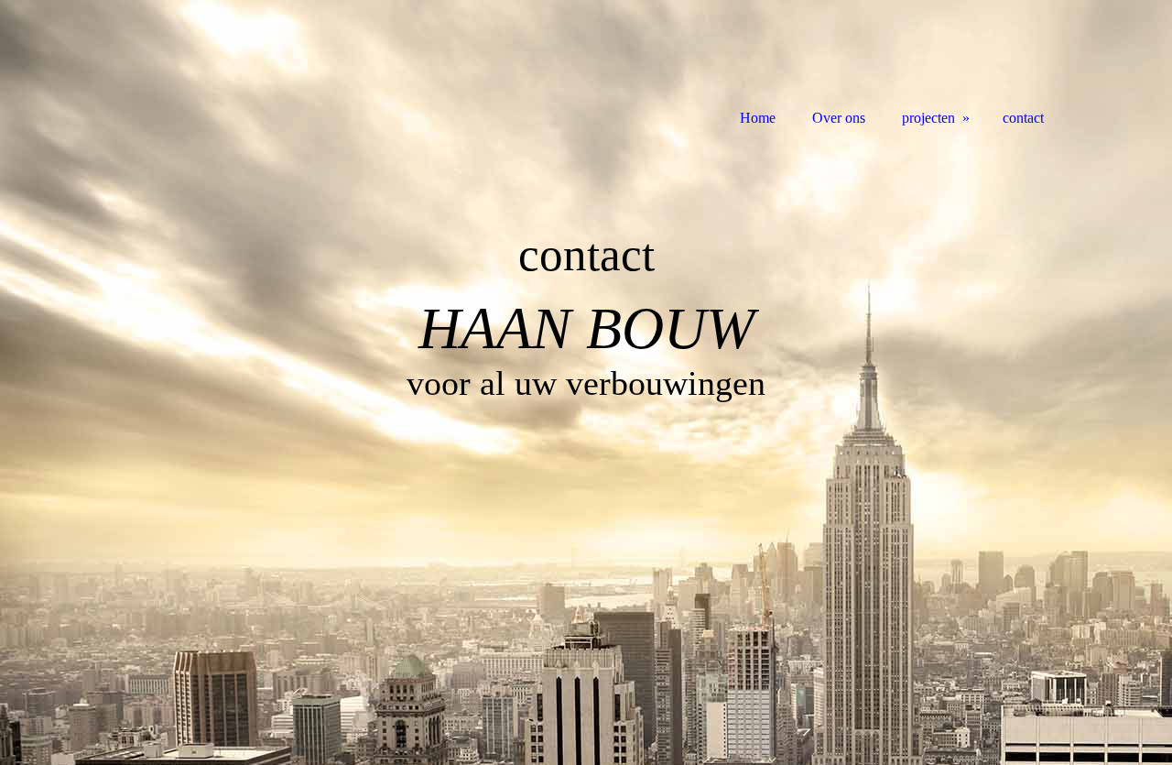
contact (1023, 118)
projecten (928, 118)
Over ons (838, 118)
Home (758, 118)
